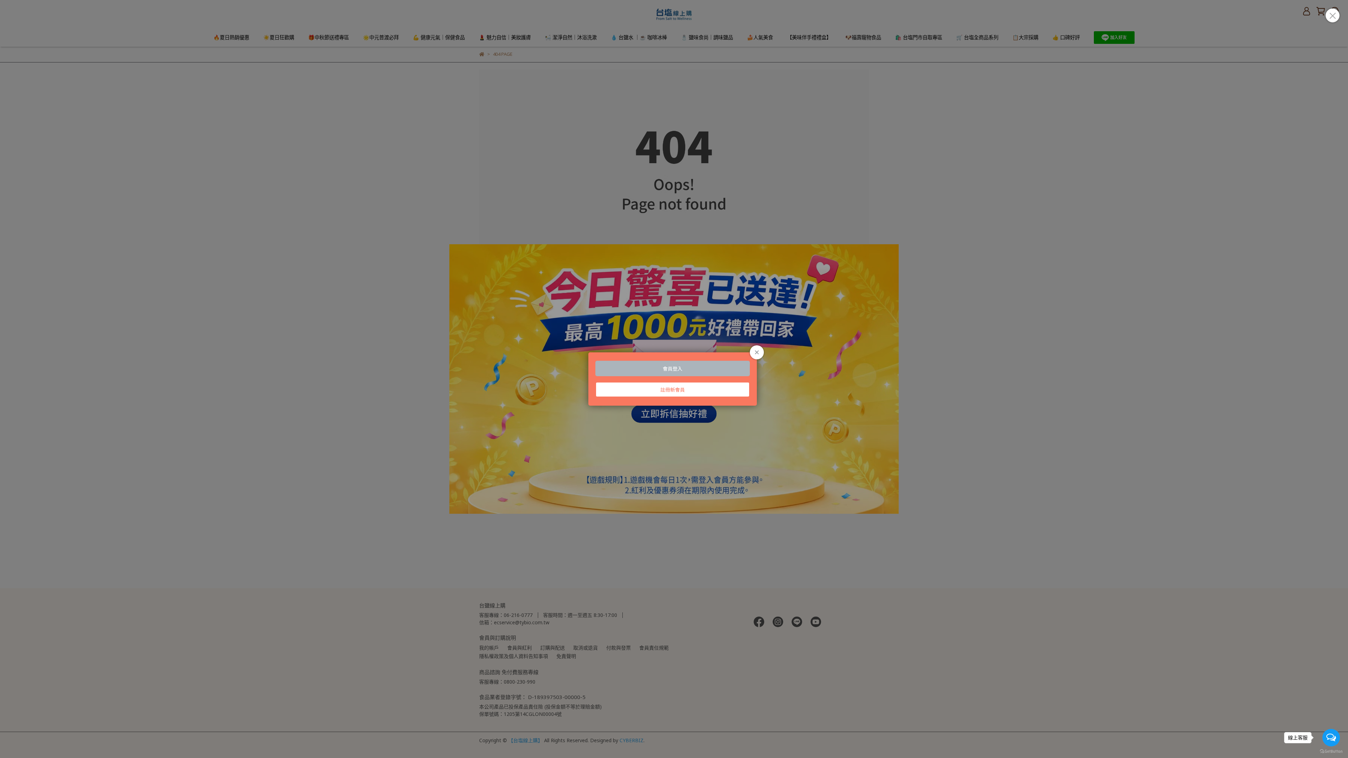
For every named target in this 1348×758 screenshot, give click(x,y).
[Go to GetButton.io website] (1331, 751)
